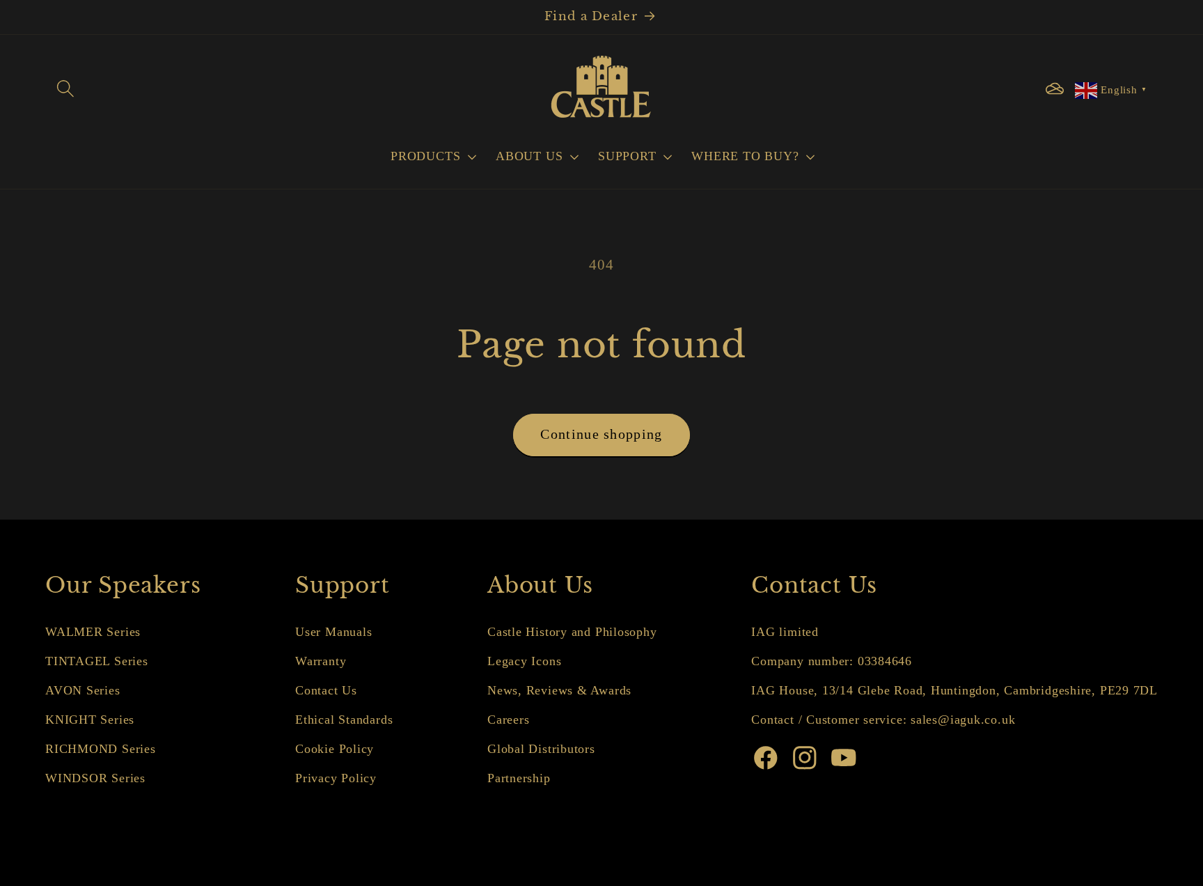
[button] (65, 89)
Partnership (519, 778)
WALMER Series (93, 632)
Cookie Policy (334, 749)
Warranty (320, 661)
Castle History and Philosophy (572, 632)
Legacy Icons (524, 661)
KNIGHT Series (89, 719)
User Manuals (333, 632)
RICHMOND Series (100, 749)
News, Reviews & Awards (559, 690)
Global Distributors (541, 749)
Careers (508, 719)
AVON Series (82, 690)
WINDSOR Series (95, 778)
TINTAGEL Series (96, 661)
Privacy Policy (336, 778)
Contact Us (326, 690)
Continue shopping (601, 434)
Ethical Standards (344, 719)
